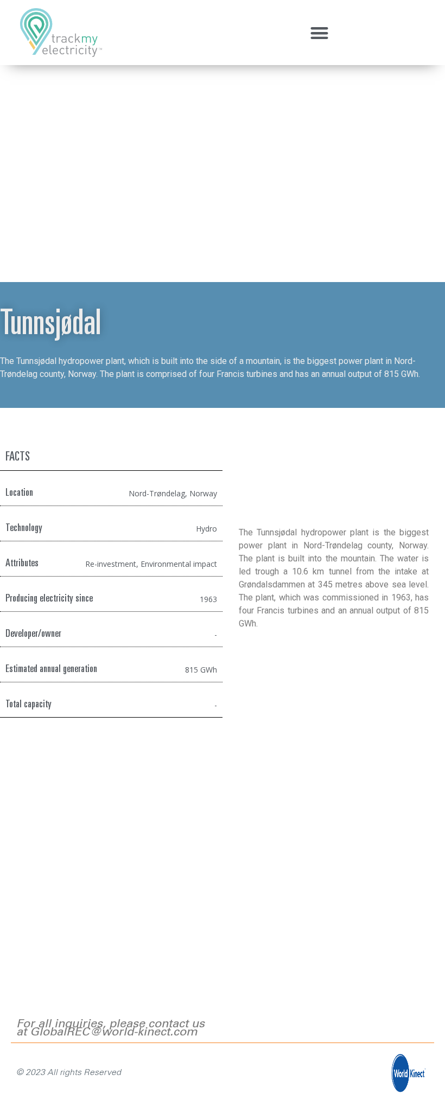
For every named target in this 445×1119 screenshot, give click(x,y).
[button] (320, 32)
